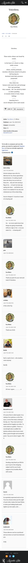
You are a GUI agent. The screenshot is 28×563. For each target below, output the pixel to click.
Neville (5, 350)
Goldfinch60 (6, 527)
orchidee (5, 300)
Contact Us (16, 553)
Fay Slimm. (8, 33)
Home (3, 33)
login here (5, 150)
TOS (11, 553)
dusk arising (6, 168)
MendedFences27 (7, 132)
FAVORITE (19, 109)
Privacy (7, 553)
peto (4, 250)
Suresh (5, 492)
